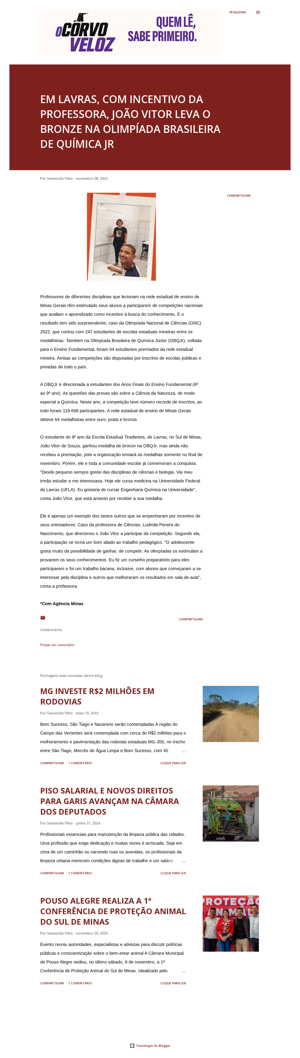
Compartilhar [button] (239, 195)
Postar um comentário (57, 645)
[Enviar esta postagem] (42, 619)
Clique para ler (173, 763)
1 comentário (80, 763)
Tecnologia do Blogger (152, 1046)
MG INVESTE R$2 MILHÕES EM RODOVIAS (97, 696)
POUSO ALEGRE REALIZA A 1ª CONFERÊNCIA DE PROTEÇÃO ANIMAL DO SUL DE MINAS (113, 911)
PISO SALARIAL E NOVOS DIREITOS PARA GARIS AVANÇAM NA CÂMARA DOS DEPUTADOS (109, 801)
